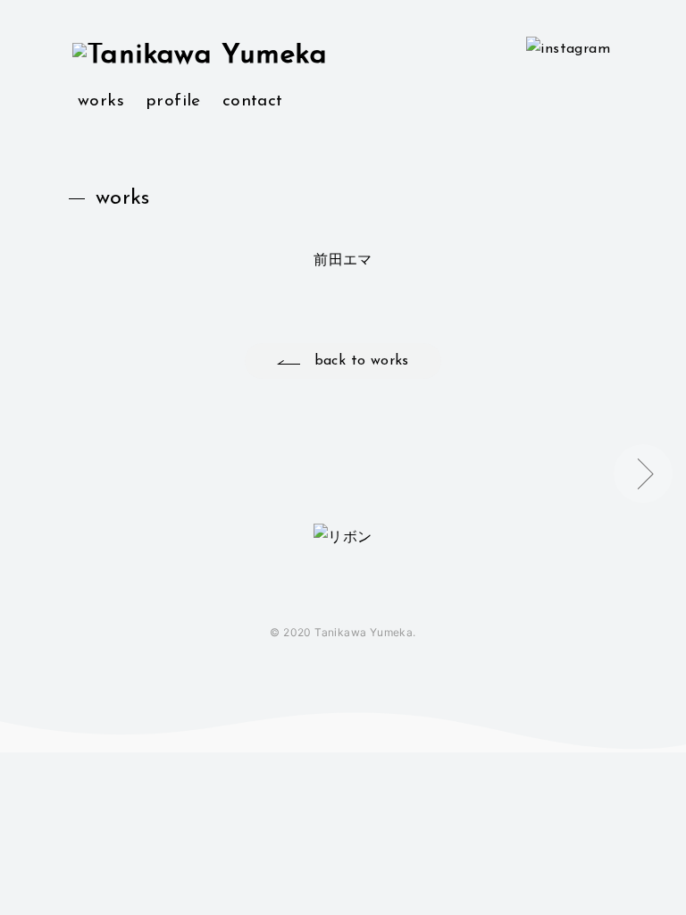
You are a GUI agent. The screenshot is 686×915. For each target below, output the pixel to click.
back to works (361, 361)
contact (252, 101)
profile (173, 101)
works (101, 101)
